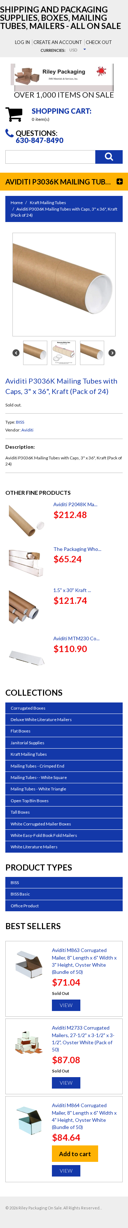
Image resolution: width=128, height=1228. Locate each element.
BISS (20, 422)
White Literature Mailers (34, 846)
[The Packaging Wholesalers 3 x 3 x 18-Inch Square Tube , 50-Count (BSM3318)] (26, 564)
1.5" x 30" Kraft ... (72, 590)
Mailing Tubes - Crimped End (37, 766)
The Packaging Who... (77, 549)
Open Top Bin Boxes (30, 800)
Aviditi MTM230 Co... (76, 638)
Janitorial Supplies (27, 742)
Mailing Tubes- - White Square (39, 777)
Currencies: (53, 50)
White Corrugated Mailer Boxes (41, 824)
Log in (22, 42)
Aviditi (27, 430)
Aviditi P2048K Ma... (75, 504)
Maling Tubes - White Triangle (38, 788)
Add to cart (75, 1154)
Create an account (57, 42)
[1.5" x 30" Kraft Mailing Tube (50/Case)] (26, 608)
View (66, 1005)
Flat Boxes (21, 731)
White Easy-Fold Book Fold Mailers (44, 835)
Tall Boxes (20, 812)
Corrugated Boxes (28, 708)
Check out (99, 42)
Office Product (25, 905)
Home (17, 202)
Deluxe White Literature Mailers (41, 719)
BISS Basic (20, 894)
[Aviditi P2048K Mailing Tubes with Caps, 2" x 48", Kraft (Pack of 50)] (26, 520)
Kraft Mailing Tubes (48, 202)
